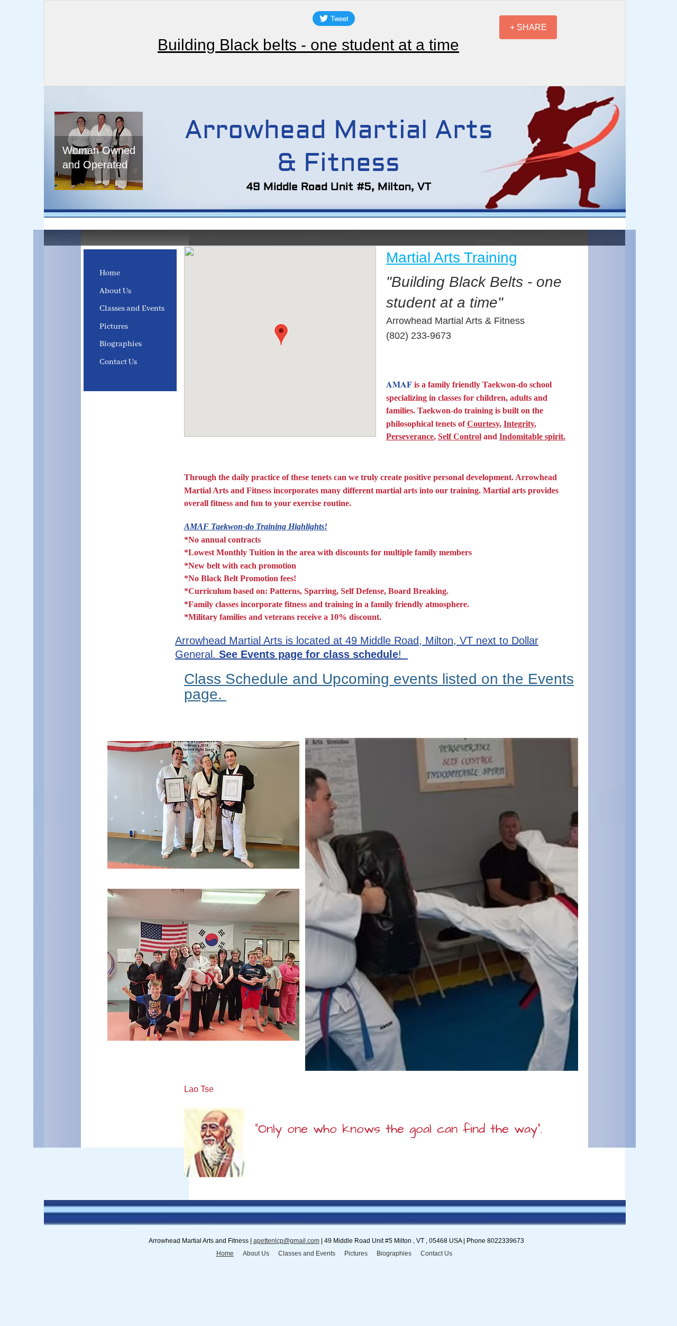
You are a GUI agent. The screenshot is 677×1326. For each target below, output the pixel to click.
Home (109, 273)
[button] (441, 904)
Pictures (113, 326)
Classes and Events (131, 308)
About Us (115, 291)
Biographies (120, 344)
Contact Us (118, 362)
